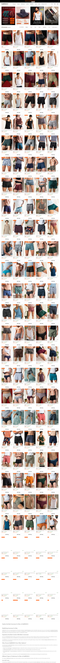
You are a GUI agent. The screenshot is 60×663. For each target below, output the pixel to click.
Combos (27, 3)
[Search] (52, 4)
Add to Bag (7, 49)
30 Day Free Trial (44, 3)
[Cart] (57, 4)
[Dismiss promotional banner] (58, 1)
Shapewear (31, 3)
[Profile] (55, 4)
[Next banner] (58, 16)
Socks (39, 3)
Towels (36, 3)
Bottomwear (23, 3)
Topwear (18, 3)
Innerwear (14, 3)
